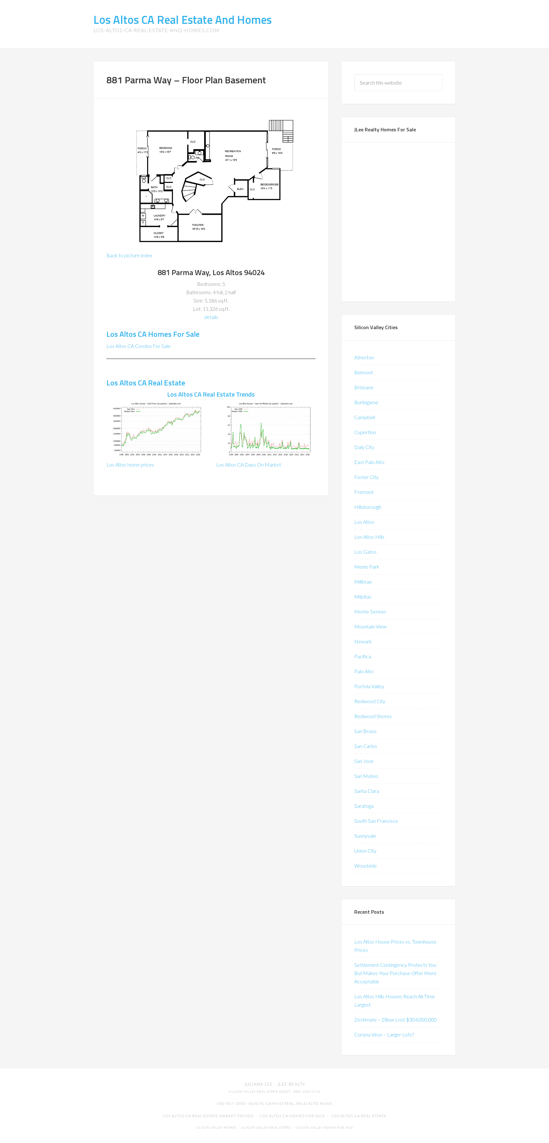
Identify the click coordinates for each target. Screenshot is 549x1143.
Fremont (364, 492)
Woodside (365, 865)
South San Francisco (376, 821)
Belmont (363, 372)
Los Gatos (365, 552)
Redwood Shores (373, 716)
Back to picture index (129, 255)
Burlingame (366, 402)
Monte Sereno (370, 611)
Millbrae (363, 581)
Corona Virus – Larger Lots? (384, 1034)
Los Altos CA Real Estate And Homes (182, 19)
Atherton (364, 357)
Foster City (366, 477)
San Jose (364, 761)
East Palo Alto (369, 462)
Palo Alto (364, 671)
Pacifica (362, 656)
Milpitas (362, 596)
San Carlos (365, 746)
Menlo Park (366, 567)
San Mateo (366, 776)
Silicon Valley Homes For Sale (324, 1127)
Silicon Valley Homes (216, 1127)
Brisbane (364, 387)
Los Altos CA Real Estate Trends (211, 394)
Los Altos (364, 522)
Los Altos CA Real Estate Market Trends (208, 1115)
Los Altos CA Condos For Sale (138, 346)
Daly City (364, 447)
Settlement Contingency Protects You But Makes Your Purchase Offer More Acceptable (395, 973)
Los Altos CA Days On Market (248, 464)
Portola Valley (369, 686)
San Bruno (365, 731)
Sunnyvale (365, 836)
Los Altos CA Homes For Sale (153, 334)
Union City (365, 851)
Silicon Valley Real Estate (266, 1127)
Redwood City (369, 701)
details (211, 317)
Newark (363, 641)
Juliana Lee (258, 1084)
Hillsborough (367, 507)
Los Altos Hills (369, 537)
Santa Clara (366, 791)
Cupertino (365, 432)
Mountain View (370, 626)
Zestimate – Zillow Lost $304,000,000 (395, 1019)
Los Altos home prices (130, 464)
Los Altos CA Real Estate (145, 382)
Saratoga (364, 806)
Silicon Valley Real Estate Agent (259, 1091)
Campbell (364, 417)
